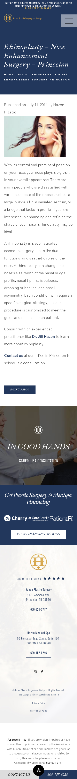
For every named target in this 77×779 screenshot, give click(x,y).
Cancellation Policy (38, 710)
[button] (38, 770)
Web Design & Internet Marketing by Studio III (38, 694)
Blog (22, 74)
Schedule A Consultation (38, 460)
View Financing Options (38, 534)
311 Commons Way (38, 597)
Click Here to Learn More (38, 8)
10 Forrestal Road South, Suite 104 (38, 640)
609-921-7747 (54, 763)
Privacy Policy (38, 703)
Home (9, 74)
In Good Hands (38, 446)
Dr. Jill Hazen (43, 336)
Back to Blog (19, 389)
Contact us (13, 355)
